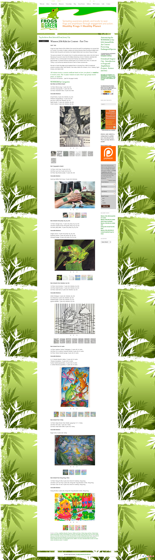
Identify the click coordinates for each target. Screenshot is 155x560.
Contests (61, 534)
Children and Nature (76, 533)
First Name (108, 186)
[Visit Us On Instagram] (148, 557)
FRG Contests (96, 4)
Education (61, 4)
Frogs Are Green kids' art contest (57, 536)
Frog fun (73, 534)
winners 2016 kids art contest (56, 540)
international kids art (87, 538)
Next (77, 148)
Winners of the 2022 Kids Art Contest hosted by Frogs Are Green (107, 232)
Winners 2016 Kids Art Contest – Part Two (69, 41)
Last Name (108, 191)
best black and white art (58, 538)
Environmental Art (67, 534)
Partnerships (69, 4)
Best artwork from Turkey (84, 537)
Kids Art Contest (77, 536)
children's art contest (78, 538)
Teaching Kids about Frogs (86, 536)
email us (95, 72)
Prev (74, 148)
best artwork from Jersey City (73, 537)
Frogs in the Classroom (69, 536)
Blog (75, 4)
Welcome (42, 4)
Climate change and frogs (86, 533)
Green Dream (81, 4)
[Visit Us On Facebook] (143, 557)
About (47, 4)
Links (103, 4)
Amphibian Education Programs (65, 533)
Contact (108, 4)
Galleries (89, 4)
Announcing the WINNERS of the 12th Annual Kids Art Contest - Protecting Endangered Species (108, 43)
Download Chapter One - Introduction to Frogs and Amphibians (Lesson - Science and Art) (108, 65)
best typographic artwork (68, 538)
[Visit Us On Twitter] (145, 557)
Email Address (108, 182)
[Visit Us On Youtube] (153, 557)
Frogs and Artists (84, 534)
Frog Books (54, 4)
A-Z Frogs (56, 533)
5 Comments (65, 540)
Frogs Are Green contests (93, 534)
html (103, 198)
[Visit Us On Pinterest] (150, 557)
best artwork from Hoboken (61, 537)
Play (71, 148)
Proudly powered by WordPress (83, 554)
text (103, 200)
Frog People (77, 534)
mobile (104, 203)
